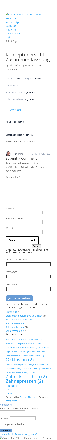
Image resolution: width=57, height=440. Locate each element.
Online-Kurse (13, 33)
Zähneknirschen (26, 376)
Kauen (24, 352)
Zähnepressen (24, 381)
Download (11, 25)
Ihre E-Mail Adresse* (17, 259)
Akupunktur (12, 339)
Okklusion (20, 359)
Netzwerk (11, 29)
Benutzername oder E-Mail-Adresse (19, 408)
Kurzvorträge (12, 22)
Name (10, 208)
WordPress (11, 400)
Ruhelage (31, 364)
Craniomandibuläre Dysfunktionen (24, 315)
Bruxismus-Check (38, 339)
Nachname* (12, 284)
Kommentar (13, 176)
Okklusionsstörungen (16, 364)
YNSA (33, 373)
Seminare (11, 18)
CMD (40, 343)
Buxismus (11, 343)
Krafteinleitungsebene (33, 356)
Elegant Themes (27, 397)
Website (10, 228)
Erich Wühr (15, 65)
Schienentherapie (15, 327)
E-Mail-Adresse (15, 218)
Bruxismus (11, 311)
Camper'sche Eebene (26, 343)
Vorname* (11, 271)
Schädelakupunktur (32, 369)
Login (8, 37)
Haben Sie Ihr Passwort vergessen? (18, 434)
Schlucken (42, 364)
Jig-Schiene (13, 352)
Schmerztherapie (15, 330)
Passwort (5, 418)
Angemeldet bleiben (14, 424)
